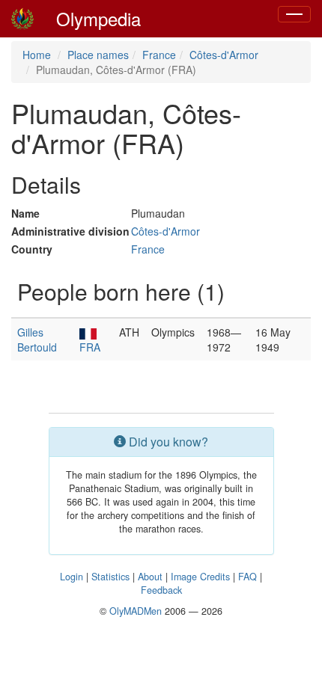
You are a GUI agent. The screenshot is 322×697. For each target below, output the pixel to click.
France (159, 54)
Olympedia (98, 18)
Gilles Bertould (37, 339)
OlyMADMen (135, 611)
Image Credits (200, 576)
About (150, 576)
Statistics (110, 576)
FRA (89, 347)
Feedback (161, 590)
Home (36, 54)
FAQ (247, 576)
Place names (98, 54)
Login (71, 576)
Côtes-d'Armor (223, 54)
